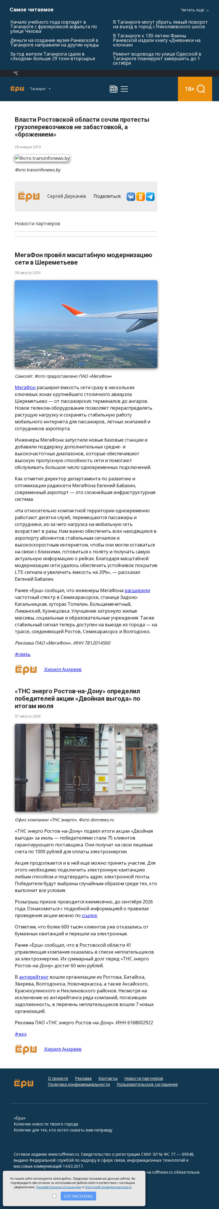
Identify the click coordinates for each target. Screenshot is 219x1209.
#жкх (21, 1034)
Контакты (107, 1078)
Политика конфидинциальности (79, 1084)
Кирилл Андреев (62, 669)
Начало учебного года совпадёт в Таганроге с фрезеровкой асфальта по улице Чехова (53, 26)
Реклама (83, 1078)
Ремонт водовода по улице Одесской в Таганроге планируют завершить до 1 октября (157, 58)
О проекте (58, 1078)
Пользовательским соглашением (58, 1187)
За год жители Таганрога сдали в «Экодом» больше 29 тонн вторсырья (52, 56)
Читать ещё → (195, 10)
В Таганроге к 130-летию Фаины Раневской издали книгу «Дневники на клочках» (156, 40)
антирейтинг (33, 977)
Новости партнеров (143, 1078)
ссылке (89, 915)
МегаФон (25, 387)
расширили (137, 590)
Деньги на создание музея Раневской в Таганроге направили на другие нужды (54, 42)
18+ (189, 89)
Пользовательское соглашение (147, 1084)
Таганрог (38, 88)
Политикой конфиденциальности (108, 1187)
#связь (23, 654)
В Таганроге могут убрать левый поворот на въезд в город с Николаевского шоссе (160, 24)
